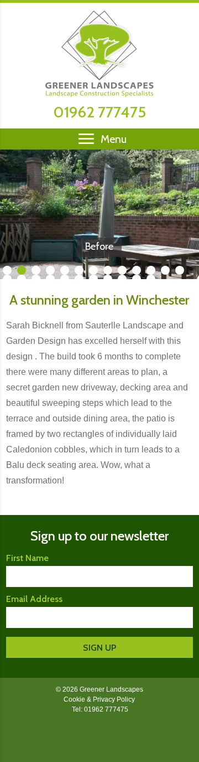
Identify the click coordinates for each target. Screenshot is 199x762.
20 (93, 279)
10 (136, 270)
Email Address (34, 599)
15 (21, 279)
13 (179, 270)
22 (122, 279)
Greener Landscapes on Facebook (99, 735)
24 (150, 279)
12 (165, 270)
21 (107, 279)
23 (136, 279)
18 (64, 279)
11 (150, 270)
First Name (27, 558)
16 (36, 279)
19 (79, 279)
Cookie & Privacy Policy (99, 699)
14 (7, 279)
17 (50, 279)
